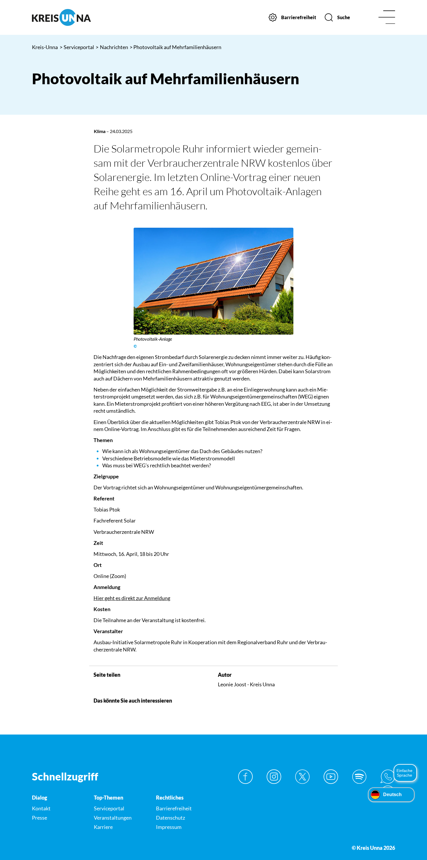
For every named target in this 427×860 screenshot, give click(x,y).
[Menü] (386, 17)
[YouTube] (331, 776)
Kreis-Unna (45, 47)
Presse (39, 817)
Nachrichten (112, 47)
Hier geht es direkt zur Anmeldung (132, 598)
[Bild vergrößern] (214, 281)
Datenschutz (170, 817)
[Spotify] (359, 776)
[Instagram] (274, 776)
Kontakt (41, 808)
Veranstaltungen (113, 817)
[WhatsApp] (388, 776)
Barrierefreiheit (174, 808)
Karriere (103, 827)
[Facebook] (245, 776)
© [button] (135, 346)
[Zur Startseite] (74, 17)
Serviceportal (77, 47)
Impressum (169, 827)
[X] (302, 776)
